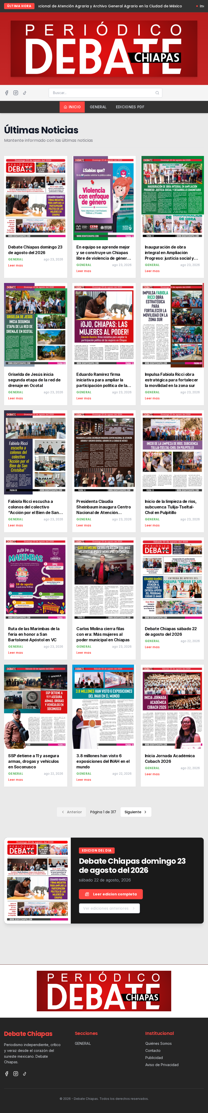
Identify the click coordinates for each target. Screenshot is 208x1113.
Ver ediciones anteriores (106, 908)
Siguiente (133, 812)
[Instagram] (15, 92)
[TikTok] (24, 92)
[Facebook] (6, 92)
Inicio (75, 107)
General (98, 107)
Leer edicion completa (115, 894)
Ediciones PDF (130, 107)
